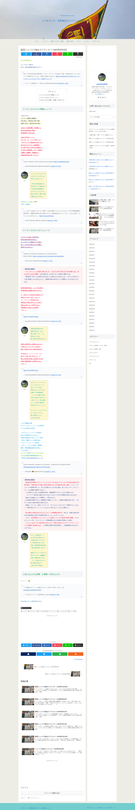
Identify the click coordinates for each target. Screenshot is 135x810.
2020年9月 (91, 312)
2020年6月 (91, 323)
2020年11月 (92, 305)
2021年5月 (91, 283)
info (90, 363)
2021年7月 (91, 276)
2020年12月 (92, 301)
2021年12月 (92, 258)
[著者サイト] (28, 654)
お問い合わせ (92, 111)
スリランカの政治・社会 (95, 349)
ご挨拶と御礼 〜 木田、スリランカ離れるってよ (101, 135)
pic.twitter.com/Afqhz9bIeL (55, 256)
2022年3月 (91, 247)
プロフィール (92, 359)
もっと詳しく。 (100, 94)
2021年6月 (91, 280)
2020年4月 (91, 330)
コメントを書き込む (52, 793)
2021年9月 (91, 269)
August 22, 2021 (56, 166)
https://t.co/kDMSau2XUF (61, 161)
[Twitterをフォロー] (44, 654)
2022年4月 (91, 244)
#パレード (49, 79)
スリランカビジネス (63, 611)
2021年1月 (91, 298)
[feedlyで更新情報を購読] (60, 654)
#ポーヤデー (37, 79)
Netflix (33, 497)
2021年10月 (92, 265)
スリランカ (24, 611)
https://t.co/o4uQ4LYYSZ (63, 76)
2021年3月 (91, 290)
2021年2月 (91, 294)
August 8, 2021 (54, 594)
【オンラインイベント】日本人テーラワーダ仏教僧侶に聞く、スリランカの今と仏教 (101, 130)
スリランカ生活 (42, 611)
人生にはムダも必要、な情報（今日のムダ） (52, 100)
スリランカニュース (26, 608)
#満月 (43, 79)
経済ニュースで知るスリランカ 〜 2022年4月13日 (101, 142)
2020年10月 (92, 308)
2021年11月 (92, 262)
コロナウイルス (33, 611)
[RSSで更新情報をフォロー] (75, 654)
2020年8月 (91, 316)
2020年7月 (91, 319)
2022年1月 (91, 255)
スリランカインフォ (94, 356)
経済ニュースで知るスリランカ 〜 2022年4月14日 (101, 138)
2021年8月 (91, 273)
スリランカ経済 (73, 611)
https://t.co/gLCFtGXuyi (46, 216)
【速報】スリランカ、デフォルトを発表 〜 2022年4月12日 (102, 146)
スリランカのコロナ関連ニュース (49, 95)
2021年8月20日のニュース (34, 458)
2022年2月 (91, 251)
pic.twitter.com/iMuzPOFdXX (32, 590)
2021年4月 (91, 287)
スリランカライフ (93, 352)
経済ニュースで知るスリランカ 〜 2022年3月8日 (101, 173)
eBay (27, 497)
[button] (113, 117)
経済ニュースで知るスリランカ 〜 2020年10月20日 (101, 186)
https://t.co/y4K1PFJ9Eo (30, 316)
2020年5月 (91, 326)
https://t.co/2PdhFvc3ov (30, 370)
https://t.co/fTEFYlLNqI (43, 467)
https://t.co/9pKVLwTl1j (40, 256)
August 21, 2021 (63, 83)
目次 (49, 91)
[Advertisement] (52, 628)
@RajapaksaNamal (29, 467)
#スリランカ (29, 79)
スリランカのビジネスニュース (49, 97)
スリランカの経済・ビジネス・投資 (98, 345)
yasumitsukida (101, 84)
